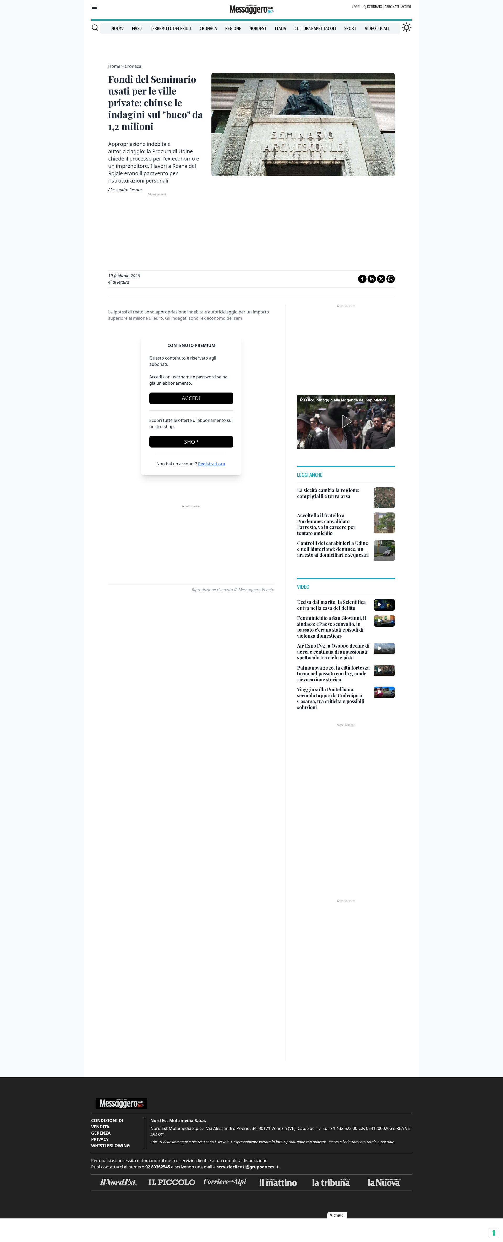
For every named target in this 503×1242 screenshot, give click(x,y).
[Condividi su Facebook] (362, 279)
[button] (346, 421)
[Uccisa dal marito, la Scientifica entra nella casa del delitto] (384, 605)
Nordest (258, 28)
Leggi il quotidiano (367, 7)
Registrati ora (211, 464)
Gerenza (101, 1133)
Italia (280, 28)
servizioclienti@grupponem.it (247, 1167)
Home (114, 66)
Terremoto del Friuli (170, 28)
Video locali (377, 28)
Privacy (100, 1139)
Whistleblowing (110, 1146)
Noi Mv (117, 28)
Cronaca (208, 28)
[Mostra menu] (94, 7)
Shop (191, 441)
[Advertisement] (251, 45)
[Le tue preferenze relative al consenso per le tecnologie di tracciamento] (494, 1233)
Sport (350, 28)
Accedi (406, 7)
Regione (233, 28)
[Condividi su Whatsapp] (390, 279)
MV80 (136, 28)
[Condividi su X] (381, 279)
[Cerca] (95, 27)
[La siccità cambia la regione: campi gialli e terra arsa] (384, 497)
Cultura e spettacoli (315, 28)
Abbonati (392, 7)
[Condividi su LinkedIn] (372, 279)
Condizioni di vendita (107, 1124)
